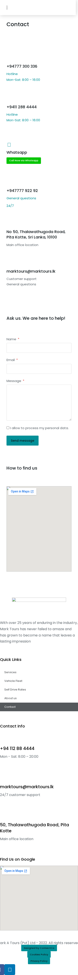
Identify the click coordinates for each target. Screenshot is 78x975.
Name (11, 339)
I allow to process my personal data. (39, 428)
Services (10, 672)
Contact (10, 707)
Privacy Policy (39, 961)
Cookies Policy (39, 954)
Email (11, 360)
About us (10, 698)
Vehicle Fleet (13, 681)
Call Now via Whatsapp (23, 160)
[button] (66, 8)
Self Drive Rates (15, 689)
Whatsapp (16, 152)
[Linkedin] (9, 969)
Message (14, 381)
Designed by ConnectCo (39, 948)
